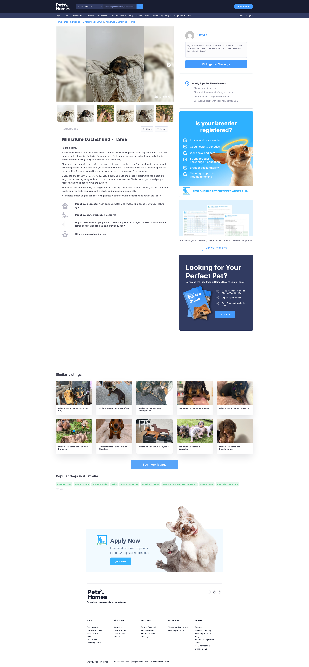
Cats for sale (120, 633)
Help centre (92, 633)
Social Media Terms (160, 661)
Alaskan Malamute (129, 484)
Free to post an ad (176, 630)
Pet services (119, 636)
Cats (67, 16)
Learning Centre (143, 16)
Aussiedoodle (206, 484)
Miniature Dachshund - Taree (120, 22)
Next (167, 64)
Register (249, 16)
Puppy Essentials (149, 627)
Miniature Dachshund (93, 22)
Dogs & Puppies (72, 22)
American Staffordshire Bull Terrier (179, 484)
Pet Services (102, 16)
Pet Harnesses (147, 630)
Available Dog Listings (161, 16)
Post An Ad (243, 6)
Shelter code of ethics (178, 627)
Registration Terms (140, 661)
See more (60, 489)
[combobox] (120, 6)
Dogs (58, 16)
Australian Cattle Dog (227, 484)
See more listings (154, 464)
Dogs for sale (120, 630)
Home (59, 22)
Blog (197, 636)
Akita (114, 484)
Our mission (92, 627)
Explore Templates (216, 247)
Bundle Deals (201, 649)
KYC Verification (202, 646)
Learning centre (94, 643)
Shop (131, 16)
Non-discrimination (95, 630)
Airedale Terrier (100, 484)
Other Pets (77, 16)
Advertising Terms (122, 661)
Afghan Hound (82, 484)
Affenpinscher (64, 484)
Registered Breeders (182, 16)
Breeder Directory (119, 16)
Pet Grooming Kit (149, 633)
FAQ (89, 636)
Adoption (90, 16)
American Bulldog (150, 484)
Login (241, 16)
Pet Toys (145, 636)
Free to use (92, 639)
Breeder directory (203, 630)
